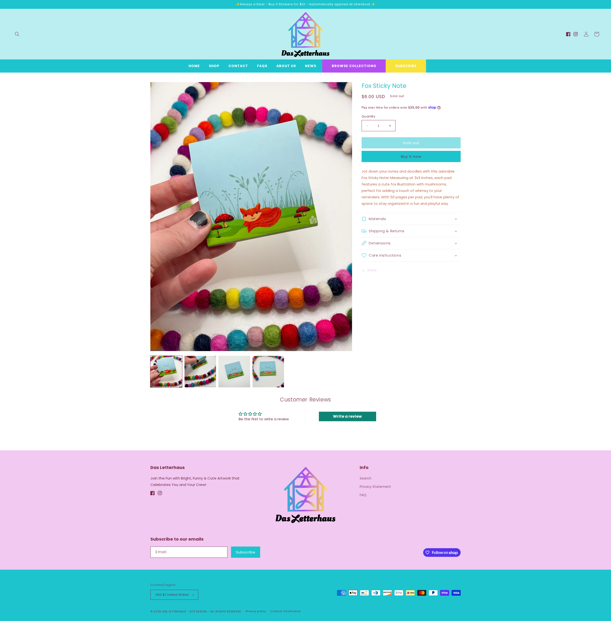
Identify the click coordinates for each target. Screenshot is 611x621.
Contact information (285, 611)
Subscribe (405, 65)
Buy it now (411, 156)
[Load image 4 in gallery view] (268, 372)
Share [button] (372, 270)
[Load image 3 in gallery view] (234, 372)
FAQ (363, 495)
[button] (17, 34)
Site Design (198, 611)
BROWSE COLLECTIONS (354, 65)
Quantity (368, 116)
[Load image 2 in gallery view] (200, 372)
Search (365, 478)
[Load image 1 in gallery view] (166, 372)
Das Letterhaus (174, 611)
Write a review (347, 416)
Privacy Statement (375, 486)
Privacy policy (256, 611)
